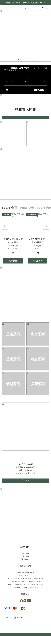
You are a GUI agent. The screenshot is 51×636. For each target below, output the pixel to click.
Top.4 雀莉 (9, 207)
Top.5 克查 (26, 207)
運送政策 (25, 553)
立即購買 (25, 480)
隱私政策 (25, 556)
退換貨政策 (25, 559)
